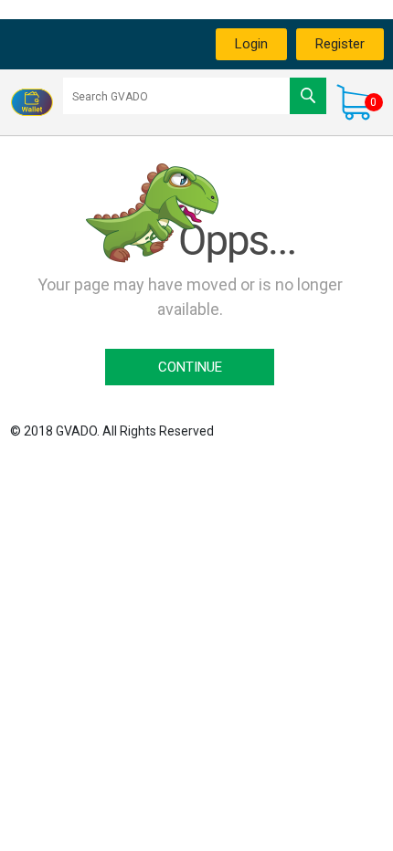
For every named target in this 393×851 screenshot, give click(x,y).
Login (251, 44)
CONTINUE (190, 367)
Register (340, 44)
